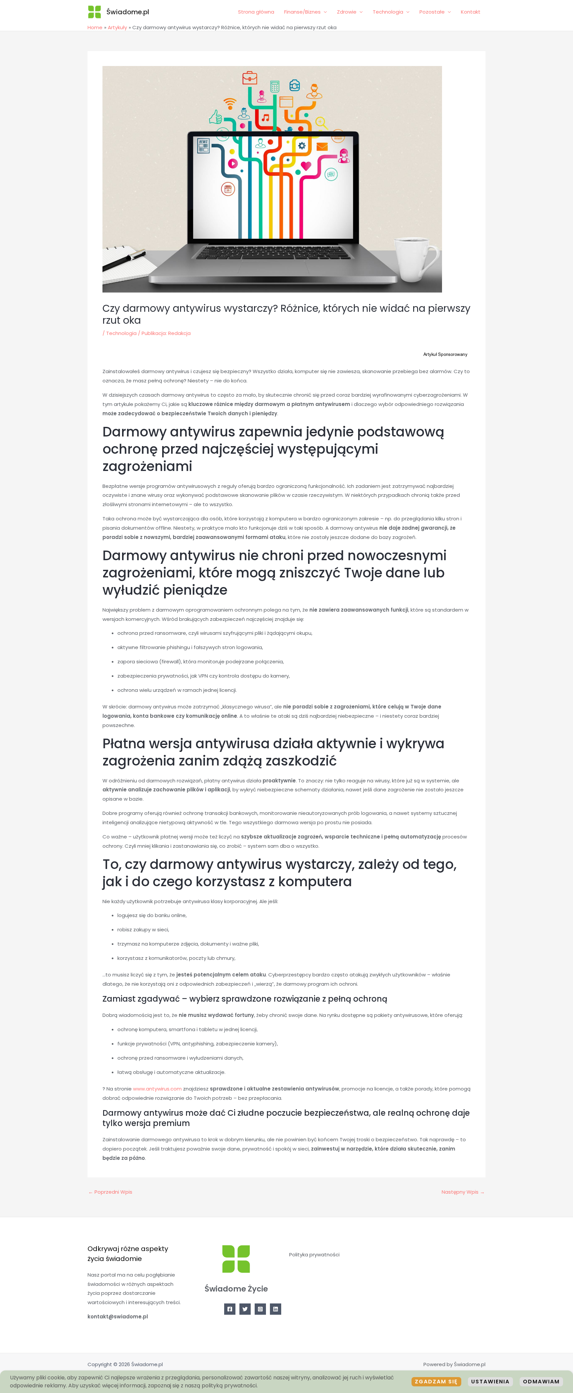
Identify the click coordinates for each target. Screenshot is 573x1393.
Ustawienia (490, 1381)
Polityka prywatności (314, 1254)
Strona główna (256, 11)
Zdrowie (346, 11)
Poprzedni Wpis (110, 1191)
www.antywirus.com (157, 1088)
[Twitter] (245, 1309)
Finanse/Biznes (302, 11)
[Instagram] (260, 1309)
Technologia (388, 11)
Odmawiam (541, 1381)
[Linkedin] (275, 1309)
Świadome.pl (127, 12)
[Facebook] (229, 1309)
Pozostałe (432, 11)
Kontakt (470, 11)
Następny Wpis (463, 1191)
